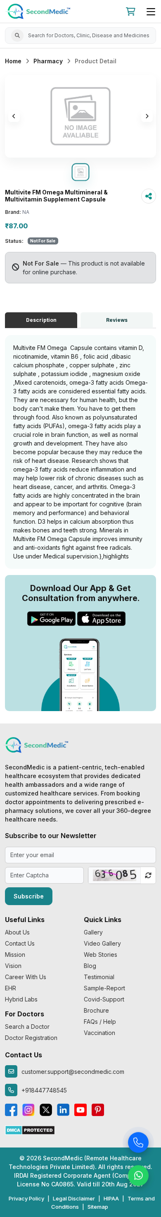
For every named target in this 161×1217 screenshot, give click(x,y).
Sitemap (98, 1206)
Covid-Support (104, 999)
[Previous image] (14, 116)
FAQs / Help (100, 1021)
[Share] (148, 196)
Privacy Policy (26, 1198)
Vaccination (99, 1032)
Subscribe (29, 896)
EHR (10, 988)
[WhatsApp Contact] (138, 1176)
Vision (13, 965)
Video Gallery (102, 943)
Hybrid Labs (21, 999)
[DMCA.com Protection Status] (30, 1129)
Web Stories (100, 954)
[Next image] (147, 116)
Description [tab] (41, 320)
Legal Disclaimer (74, 1198)
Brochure (96, 1010)
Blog (90, 965)
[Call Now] (138, 1143)
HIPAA (111, 1198)
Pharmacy (48, 61)
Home (13, 61)
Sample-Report (104, 988)
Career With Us (25, 976)
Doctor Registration (31, 1037)
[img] (80, 116)
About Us (17, 932)
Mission (15, 954)
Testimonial (99, 976)
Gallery (93, 932)
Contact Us (20, 943)
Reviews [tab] (117, 320)
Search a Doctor (27, 1026)
